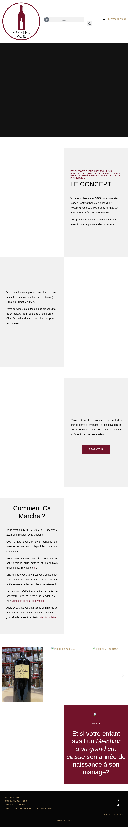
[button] (5, 675)
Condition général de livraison (28, 601)
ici (35, 567)
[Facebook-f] (118, 806)
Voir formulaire (48, 617)
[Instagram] (118, 800)
